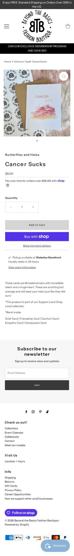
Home (7, 61)
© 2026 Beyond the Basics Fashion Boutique (31, 520)
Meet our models (15, 445)
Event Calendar (14, 432)
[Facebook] (26, 412)
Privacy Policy (13, 490)
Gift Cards (11, 485)
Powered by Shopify (17, 524)
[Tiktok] (47, 412)
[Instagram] (33, 412)
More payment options (37, 245)
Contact (10, 440)
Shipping (10, 477)
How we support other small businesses (29, 498)
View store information (22, 267)
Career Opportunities (18, 494)
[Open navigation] (6, 26)
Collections (11, 428)
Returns (9, 481)
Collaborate (12, 436)
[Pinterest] (40, 412)
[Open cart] (68, 26)
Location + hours (15, 461)
